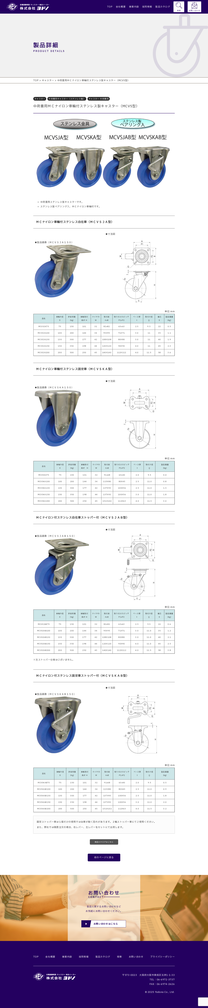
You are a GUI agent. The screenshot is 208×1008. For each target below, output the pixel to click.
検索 (179, 10)
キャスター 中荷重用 (99, 98)
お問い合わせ (194, 10)
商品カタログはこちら (104, 842)
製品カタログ (162, 7)
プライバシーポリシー (162, 957)
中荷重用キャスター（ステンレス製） (67, 98)
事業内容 (134, 7)
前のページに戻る (104, 857)
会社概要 (121, 7)
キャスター (39, 98)
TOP (109, 7)
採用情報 (147, 7)
